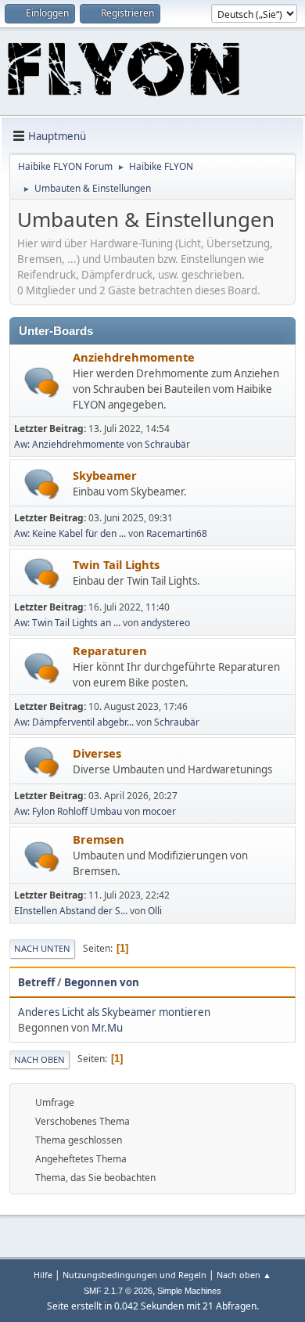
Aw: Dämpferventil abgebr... (74, 722)
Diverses (97, 753)
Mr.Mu (107, 1028)
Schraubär (167, 444)
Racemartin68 (176, 533)
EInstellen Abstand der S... (70, 910)
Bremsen (98, 839)
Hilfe (43, 1275)
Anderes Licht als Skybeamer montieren (114, 1012)
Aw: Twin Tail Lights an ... (67, 622)
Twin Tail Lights (116, 564)
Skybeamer (105, 475)
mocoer (159, 811)
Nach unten (42, 948)
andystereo (165, 622)
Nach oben (39, 1059)
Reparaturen (110, 650)
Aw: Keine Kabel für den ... (70, 533)
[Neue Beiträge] (41, 382)
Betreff (36, 982)
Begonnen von (101, 982)
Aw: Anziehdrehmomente (69, 444)
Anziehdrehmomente (134, 357)
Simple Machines (189, 1290)
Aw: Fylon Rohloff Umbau (68, 811)
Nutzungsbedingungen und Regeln (134, 1275)
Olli (155, 910)
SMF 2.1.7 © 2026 (118, 1290)
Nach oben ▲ (244, 1275)
